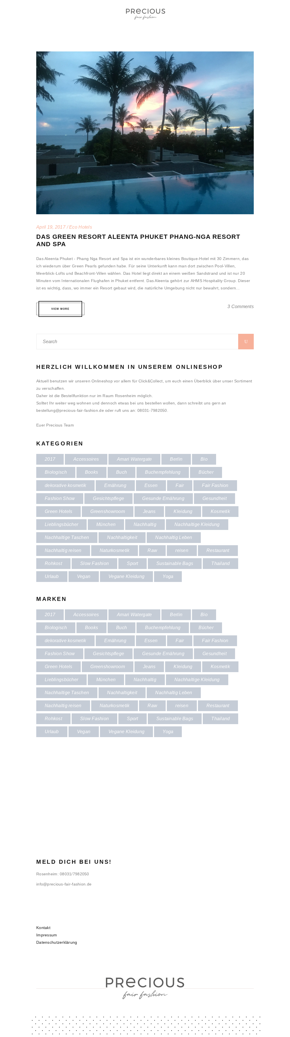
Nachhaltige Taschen (67, 537)
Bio (204, 459)
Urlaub (52, 576)
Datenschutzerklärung (56, 942)
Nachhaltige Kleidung (197, 524)
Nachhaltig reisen (63, 550)
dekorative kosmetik (65, 485)
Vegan (83, 576)
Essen (150, 485)
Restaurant (217, 550)
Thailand (220, 563)
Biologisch (56, 472)
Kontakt (43, 927)
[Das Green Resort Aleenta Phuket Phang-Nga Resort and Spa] (145, 55)
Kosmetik (220, 511)
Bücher (206, 472)
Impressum (46, 935)
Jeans (149, 511)
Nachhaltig (145, 524)
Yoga (168, 576)
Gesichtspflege (108, 498)
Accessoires (86, 459)
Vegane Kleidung (126, 576)
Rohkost (53, 563)
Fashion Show (60, 498)
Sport (132, 563)
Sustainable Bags (174, 563)
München (106, 524)
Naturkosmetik (115, 550)
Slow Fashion (94, 563)
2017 (50, 459)
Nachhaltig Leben (173, 537)
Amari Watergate (134, 459)
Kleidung (183, 511)
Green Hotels (58, 511)
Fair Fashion (215, 485)
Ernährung (115, 485)
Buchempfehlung (162, 472)
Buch (121, 472)
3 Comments (240, 306)
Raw (152, 550)
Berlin (176, 459)
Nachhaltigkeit (122, 537)
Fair (180, 485)
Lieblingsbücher (61, 524)
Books (91, 472)
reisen (181, 550)
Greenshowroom (107, 511)
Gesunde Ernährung (163, 498)
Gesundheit (214, 498)
